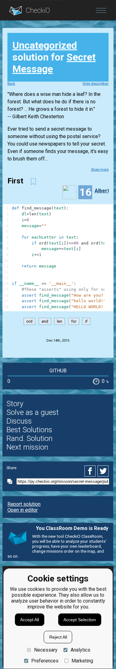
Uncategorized (44, 45)
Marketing (82, 661)
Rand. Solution (29, 438)
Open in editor (22, 510)
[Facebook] (90, 471)
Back (11, 84)
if (86, 321)
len (59, 321)
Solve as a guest (32, 412)
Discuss (19, 421)
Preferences (44, 661)
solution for (54, 57)
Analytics (80, 650)
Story (14, 403)
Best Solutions (29, 429)
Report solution (24, 504)
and (44, 321)
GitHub (58, 371)
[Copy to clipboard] (11, 481)
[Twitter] (103, 471)
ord (29, 321)
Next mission (27, 447)
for (73, 321)
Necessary (45, 650)
